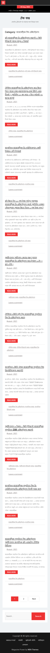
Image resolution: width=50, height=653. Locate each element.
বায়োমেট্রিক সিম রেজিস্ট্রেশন (16, 71)
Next (34, 599)
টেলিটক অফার (12, 131)
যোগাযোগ (25, 645)
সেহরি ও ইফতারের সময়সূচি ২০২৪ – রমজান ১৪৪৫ (22, 11)
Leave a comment (15, 76)
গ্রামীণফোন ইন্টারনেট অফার (26, 466)
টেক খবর (25, 18)
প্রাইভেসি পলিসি (30, 640)
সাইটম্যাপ (41, 640)
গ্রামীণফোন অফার (13, 297)
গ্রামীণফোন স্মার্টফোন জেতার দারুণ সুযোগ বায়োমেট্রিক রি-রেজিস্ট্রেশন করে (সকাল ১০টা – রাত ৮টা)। (24, 261)
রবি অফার (27, 71)
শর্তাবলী (20, 640)
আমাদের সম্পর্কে (10, 640)
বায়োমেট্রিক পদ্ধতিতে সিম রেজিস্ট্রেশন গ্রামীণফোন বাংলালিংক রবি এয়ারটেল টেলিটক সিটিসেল (22, 542)
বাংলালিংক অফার (29, 184)
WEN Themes (33, 650)
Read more (11, 64)
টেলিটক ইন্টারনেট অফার (23, 347)
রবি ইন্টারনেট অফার (36, 71)
